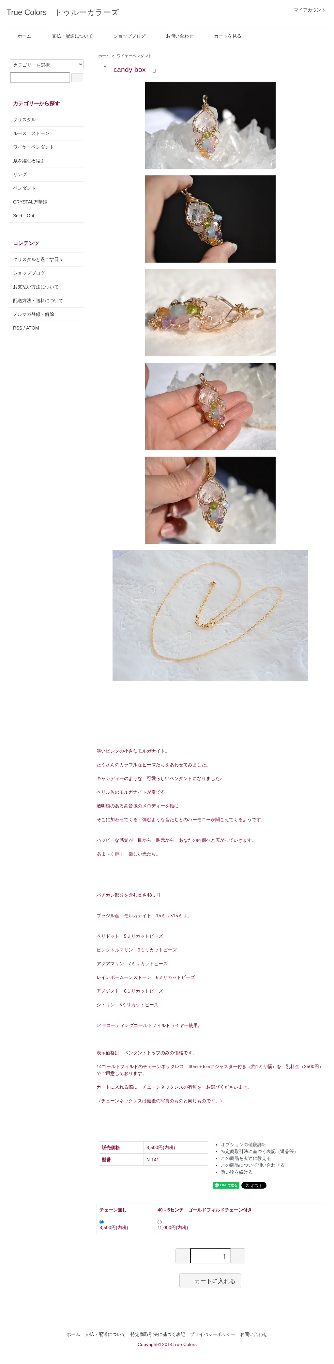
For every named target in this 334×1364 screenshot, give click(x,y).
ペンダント (24, 188)
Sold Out (23, 215)
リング (20, 174)
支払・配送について (72, 36)
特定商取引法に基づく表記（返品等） (259, 1151)
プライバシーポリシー (212, 1334)
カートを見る (227, 36)
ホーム (24, 36)
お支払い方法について (36, 286)
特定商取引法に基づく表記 (157, 1334)
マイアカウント (310, 9)
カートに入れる (214, 1280)
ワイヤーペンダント (134, 56)
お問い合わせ (179, 36)
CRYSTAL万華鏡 (30, 201)
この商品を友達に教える (246, 1158)
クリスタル (24, 119)
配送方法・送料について (38, 300)
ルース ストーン (31, 133)
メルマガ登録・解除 (33, 314)
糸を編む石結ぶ (29, 160)
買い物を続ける (237, 1172)
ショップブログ (129, 36)
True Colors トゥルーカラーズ (63, 12)
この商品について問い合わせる (253, 1165)
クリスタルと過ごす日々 (38, 259)
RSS (17, 328)
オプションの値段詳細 (243, 1144)
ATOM (32, 328)
